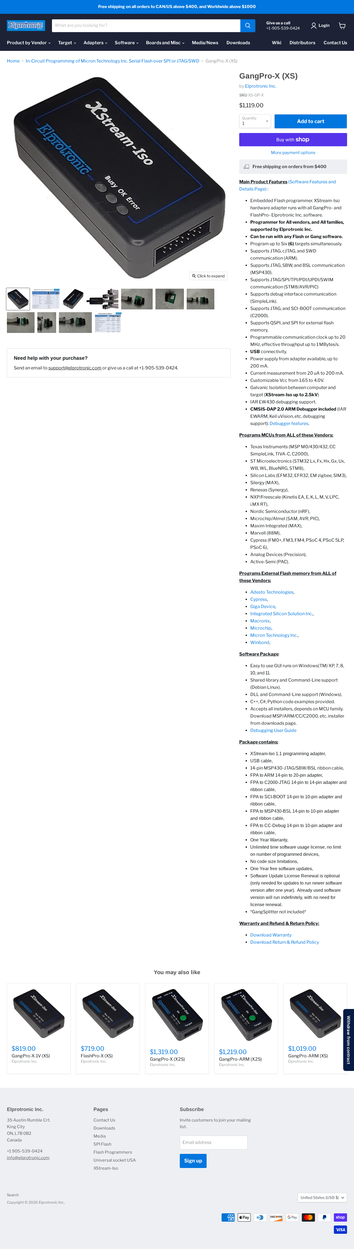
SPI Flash (102, 1144)
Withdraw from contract (348, 1040)
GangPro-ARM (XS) (308, 1055)
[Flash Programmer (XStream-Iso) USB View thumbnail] (73, 299)
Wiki (276, 42)
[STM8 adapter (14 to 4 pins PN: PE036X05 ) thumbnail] (169, 299)
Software (125, 42)
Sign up (193, 1161)
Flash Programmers (112, 1152)
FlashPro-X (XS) (97, 1055)
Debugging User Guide (273, 730)
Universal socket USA (114, 1160)
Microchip (260, 628)
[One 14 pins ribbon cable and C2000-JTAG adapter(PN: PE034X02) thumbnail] (20, 322)
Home (13, 61)
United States (320, 1197)
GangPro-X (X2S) (167, 1059)
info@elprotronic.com (28, 1157)
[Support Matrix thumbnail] (45, 299)
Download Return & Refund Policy (284, 942)
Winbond (259, 642)
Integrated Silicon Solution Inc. (281, 613)
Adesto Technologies (271, 592)
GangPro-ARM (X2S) (240, 1059)
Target (65, 42)
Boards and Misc (163, 42)
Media (99, 1136)
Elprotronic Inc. (260, 86)
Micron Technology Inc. (274, 635)
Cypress (258, 599)
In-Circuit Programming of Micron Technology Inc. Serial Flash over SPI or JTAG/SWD (112, 61)
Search (13, 1195)
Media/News (205, 42)
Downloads (238, 42)
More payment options (293, 152)
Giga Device (262, 606)
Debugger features (289, 423)
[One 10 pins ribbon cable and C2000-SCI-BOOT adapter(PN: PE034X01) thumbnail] (75, 322)
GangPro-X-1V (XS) (31, 1055)
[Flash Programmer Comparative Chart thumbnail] (108, 322)
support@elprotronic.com (74, 368)
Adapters (94, 42)
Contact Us (335, 42)
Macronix (260, 621)
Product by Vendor (27, 42)
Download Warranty (270, 935)
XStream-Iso (105, 1168)
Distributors (302, 42)
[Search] (247, 25)
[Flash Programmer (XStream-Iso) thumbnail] (102, 299)
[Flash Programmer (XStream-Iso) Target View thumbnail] (18, 299)
